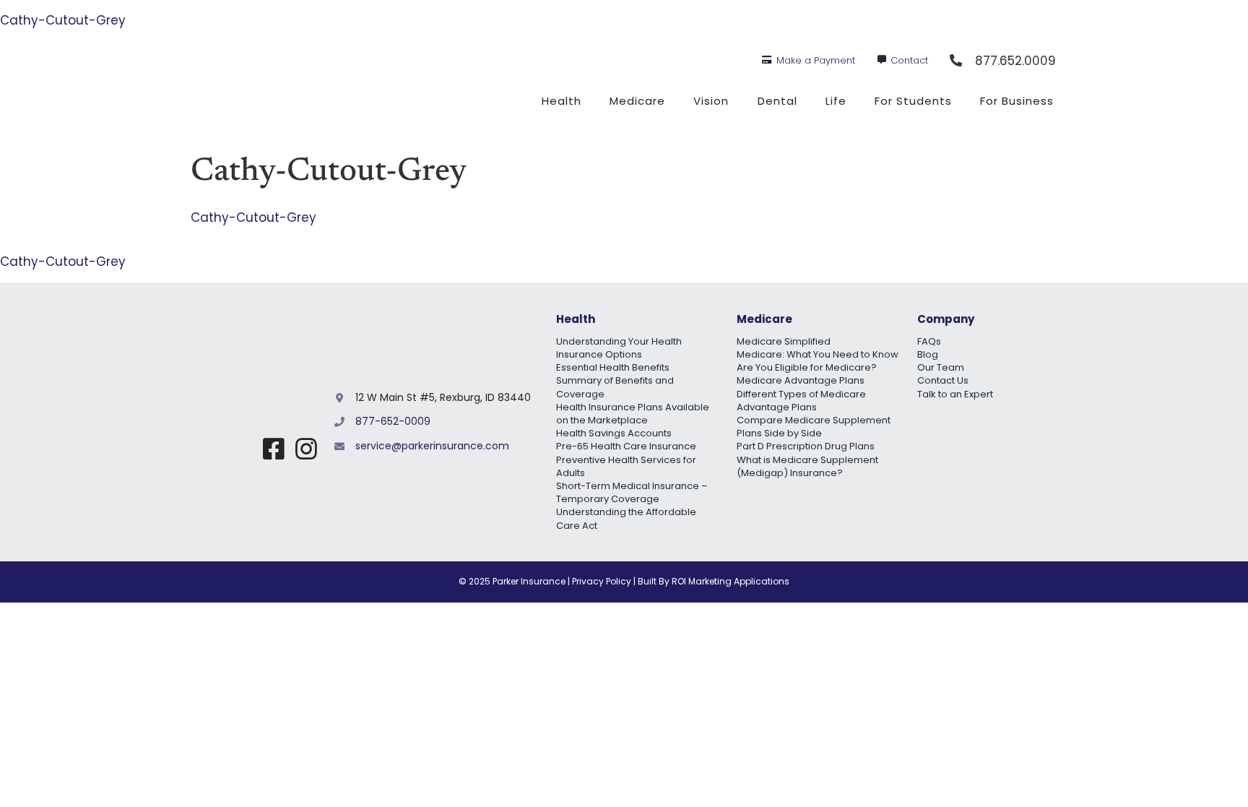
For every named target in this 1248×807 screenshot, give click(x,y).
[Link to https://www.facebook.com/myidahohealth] (274, 448)
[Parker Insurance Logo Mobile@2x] (258, 388)
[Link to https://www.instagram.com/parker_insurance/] (306, 448)
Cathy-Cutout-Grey (63, 20)
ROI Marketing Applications (730, 581)
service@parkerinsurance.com (432, 446)
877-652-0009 (392, 421)
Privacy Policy (601, 581)
